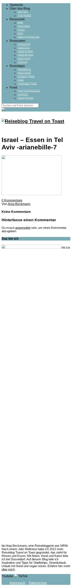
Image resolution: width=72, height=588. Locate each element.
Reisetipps (17, 66)
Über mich (23, 12)
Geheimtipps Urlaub (27, 84)
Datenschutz (38, 583)
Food (13, 87)
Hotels (21, 80)
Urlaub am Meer (25, 52)
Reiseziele (17, 19)
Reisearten (17, 40)
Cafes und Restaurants (29, 91)
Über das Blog (20, 8)
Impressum (17, 583)
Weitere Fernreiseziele (28, 37)
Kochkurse (23, 95)
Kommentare (12, 200)
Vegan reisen (24, 59)
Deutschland (24, 27)
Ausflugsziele (24, 44)
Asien (20, 34)
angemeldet (22, 227)
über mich (8, 569)
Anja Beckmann (19, 204)
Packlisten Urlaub (26, 77)
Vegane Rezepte (26, 98)
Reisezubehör (24, 73)
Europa (21, 30)
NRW (20, 23)
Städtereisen (24, 48)
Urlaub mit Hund (25, 55)
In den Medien (24, 16)
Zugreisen (22, 62)
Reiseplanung (24, 70)
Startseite (16, 5)
